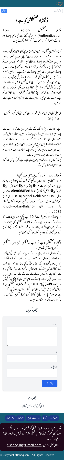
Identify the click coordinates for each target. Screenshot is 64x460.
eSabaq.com (22, 455)
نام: (55, 352)
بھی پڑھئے (52, 119)
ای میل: (54, 367)
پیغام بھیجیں (49, 383)
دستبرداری (10, 418)
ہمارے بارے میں (33, 418)
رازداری (21, 418)
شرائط (45, 418)
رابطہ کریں (54, 418)
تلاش (4, 11)
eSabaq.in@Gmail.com (24, 445)
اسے (59, 119)
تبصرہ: (54, 324)
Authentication (50, 36)
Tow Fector (16, 31)
